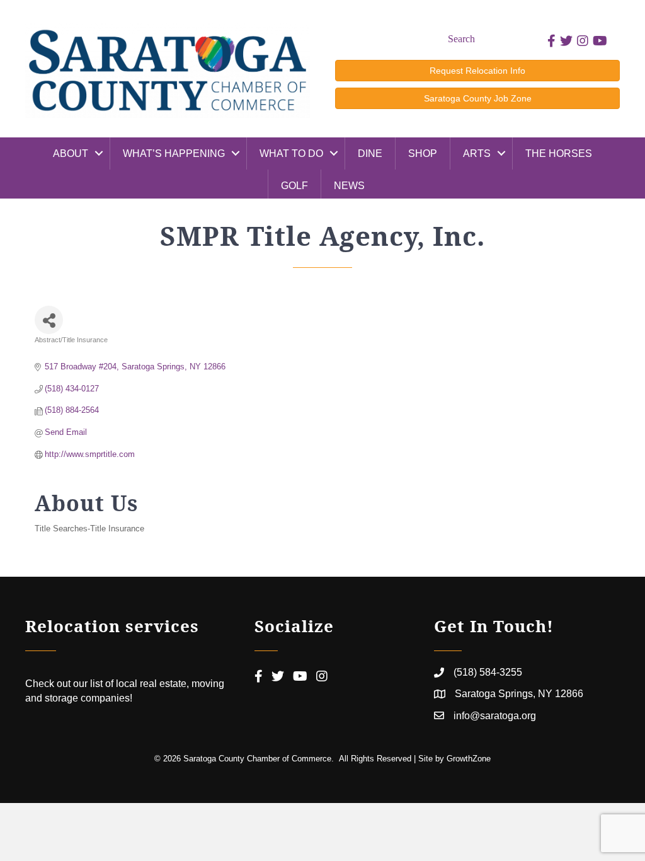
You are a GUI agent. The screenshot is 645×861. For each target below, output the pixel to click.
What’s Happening (174, 153)
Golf (294, 185)
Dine (370, 153)
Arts (477, 153)
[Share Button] (49, 320)
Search (461, 38)
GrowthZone (469, 758)
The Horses (558, 153)
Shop (422, 153)
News (349, 185)
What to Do (291, 153)
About (70, 153)
